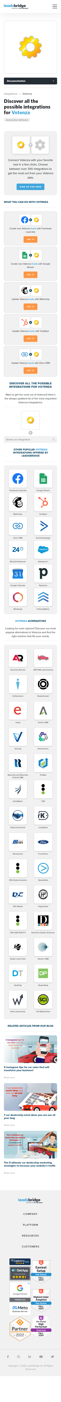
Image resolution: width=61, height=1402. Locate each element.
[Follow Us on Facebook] (8, 1357)
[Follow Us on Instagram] (18, 1357)
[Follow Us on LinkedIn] (29, 1357)
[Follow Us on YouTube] (41, 1357)
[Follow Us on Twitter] (52, 1357)
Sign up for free (30, 186)
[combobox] (30, 439)
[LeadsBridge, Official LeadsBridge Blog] (16, 6)
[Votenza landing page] (30, 47)
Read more (9, 1077)
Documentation (16, 81)
